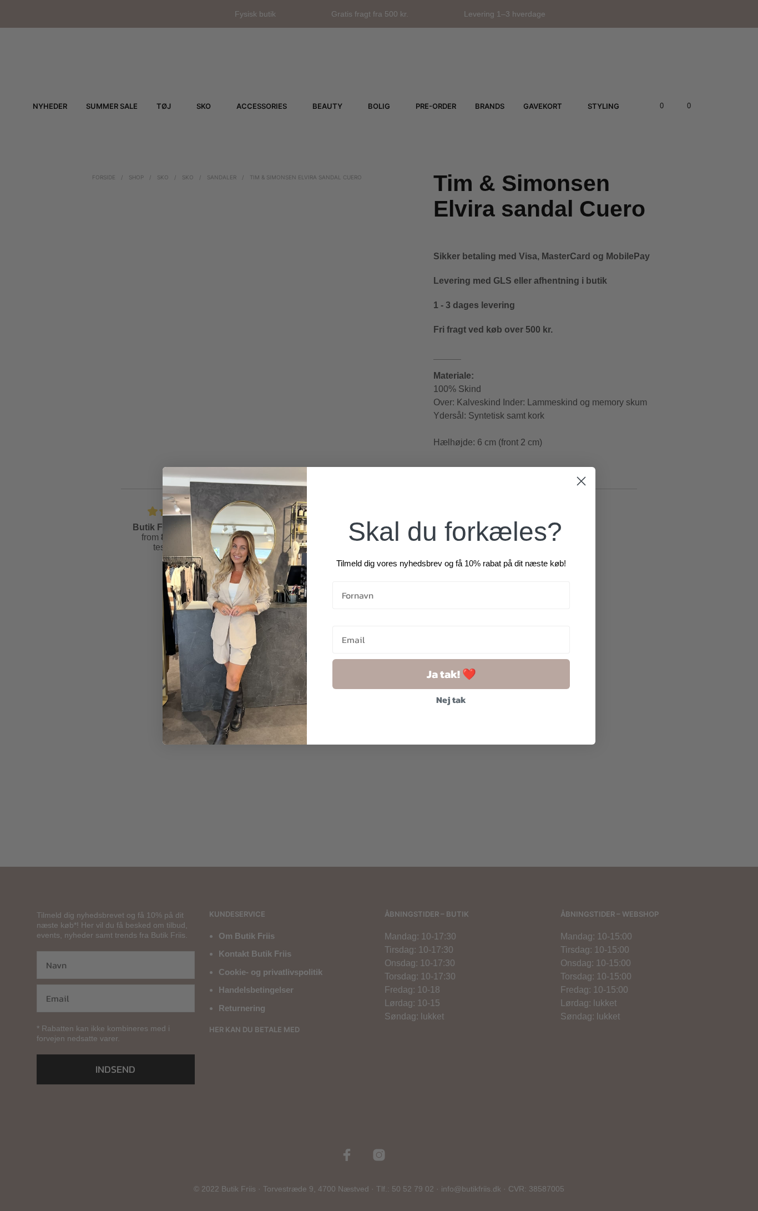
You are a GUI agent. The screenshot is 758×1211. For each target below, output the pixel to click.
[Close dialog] (581, 481)
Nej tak (451, 699)
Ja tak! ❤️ (451, 674)
